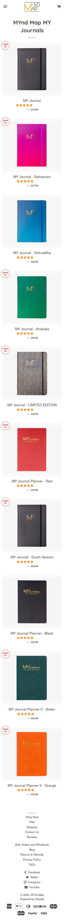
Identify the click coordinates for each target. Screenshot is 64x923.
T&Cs (32, 864)
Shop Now (32, 817)
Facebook (33, 872)
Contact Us (32, 832)
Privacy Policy (32, 859)
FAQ (32, 822)
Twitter (33, 877)
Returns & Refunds (32, 854)
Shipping (32, 827)
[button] (24, 105)
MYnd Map (37, 895)
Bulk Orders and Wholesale (32, 844)
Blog (32, 849)
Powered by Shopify (32, 899)
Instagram (33, 882)
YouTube (33, 887)
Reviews (32, 837)
